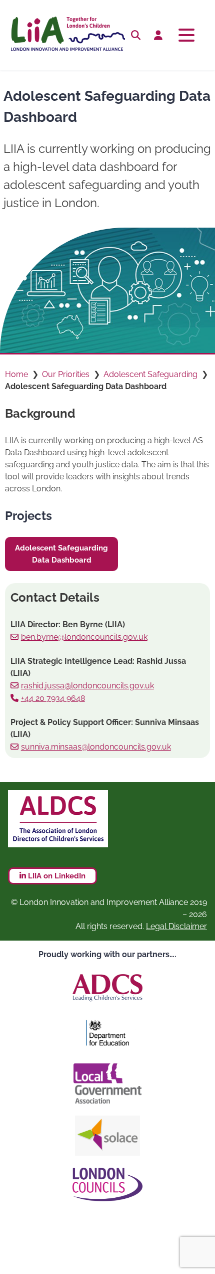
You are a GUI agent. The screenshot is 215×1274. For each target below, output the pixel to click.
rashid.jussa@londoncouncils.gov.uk (87, 685)
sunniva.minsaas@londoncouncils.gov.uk (96, 747)
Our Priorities (66, 374)
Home (16, 374)
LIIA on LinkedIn (56, 875)
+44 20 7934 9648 (53, 698)
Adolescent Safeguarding (151, 374)
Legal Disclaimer (176, 926)
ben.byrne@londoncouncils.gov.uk (84, 637)
